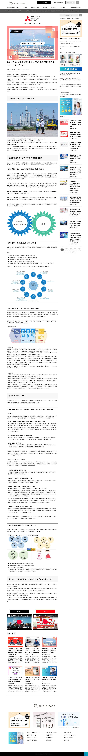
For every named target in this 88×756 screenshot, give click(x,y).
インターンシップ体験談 (75, 7)
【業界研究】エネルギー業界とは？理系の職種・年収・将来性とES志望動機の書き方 (75, 200)
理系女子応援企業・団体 (12, 7)
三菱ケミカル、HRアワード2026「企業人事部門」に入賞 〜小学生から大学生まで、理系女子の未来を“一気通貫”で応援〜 (75, 185)
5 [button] (79, 249)
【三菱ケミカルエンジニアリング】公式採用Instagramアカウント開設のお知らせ (15, 679)
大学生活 (53, 7)
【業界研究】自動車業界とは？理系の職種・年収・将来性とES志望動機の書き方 (75, 224)
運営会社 (66, 740)
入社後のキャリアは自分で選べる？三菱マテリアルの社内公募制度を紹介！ (75, 123)
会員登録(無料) (43, 2)
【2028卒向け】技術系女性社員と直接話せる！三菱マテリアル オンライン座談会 (75, 212)
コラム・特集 (62, 7)
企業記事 (10, 70)
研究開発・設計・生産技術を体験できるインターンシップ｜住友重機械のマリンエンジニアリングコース (75, 170)
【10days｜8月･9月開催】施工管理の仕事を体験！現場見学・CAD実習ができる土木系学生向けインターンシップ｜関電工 (75, 238)
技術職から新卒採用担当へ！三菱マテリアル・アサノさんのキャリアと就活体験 (75, 145)
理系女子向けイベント (51, 732)
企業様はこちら (50, 740)
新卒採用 (19, 611)
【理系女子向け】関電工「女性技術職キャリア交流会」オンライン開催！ (75, 157)
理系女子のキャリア (32, 737)
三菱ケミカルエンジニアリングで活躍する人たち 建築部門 (49, 679)
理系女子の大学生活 (32, 740)
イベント (25, 7)
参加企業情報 (49, 735)
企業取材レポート (35, 7)
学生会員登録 (49, 737)
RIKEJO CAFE (8, 11)
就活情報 (45, 7)
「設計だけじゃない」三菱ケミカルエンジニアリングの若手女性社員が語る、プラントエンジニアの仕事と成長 (15, 651)
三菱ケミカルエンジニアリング (32, 11)
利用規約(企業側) (68, 737)
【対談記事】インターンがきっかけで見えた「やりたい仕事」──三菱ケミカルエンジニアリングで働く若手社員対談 (32, 652)
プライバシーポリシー (70, 735)
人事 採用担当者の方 (58, 2)
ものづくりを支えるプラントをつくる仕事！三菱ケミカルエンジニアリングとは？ (49, 650)
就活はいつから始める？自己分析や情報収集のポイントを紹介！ (75, 134)
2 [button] (66, 249)
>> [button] (75, 252)
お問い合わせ (67, 732)
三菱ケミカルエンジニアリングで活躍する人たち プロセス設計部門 (32, 679)
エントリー (45, 611)
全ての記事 (18, 11)
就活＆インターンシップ (33, 732)
